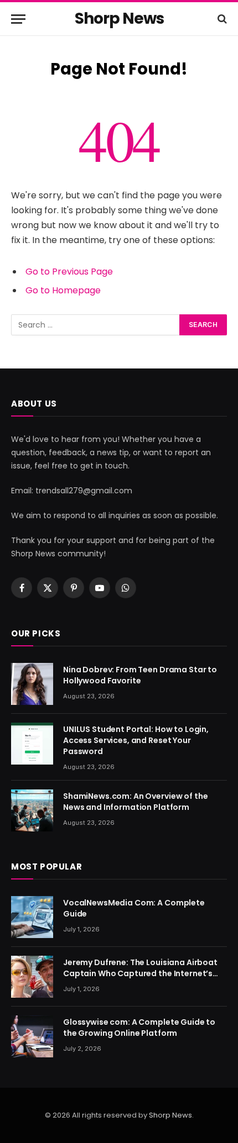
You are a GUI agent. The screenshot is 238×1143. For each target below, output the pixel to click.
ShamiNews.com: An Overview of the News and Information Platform (135, 802)
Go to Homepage (63, 290)
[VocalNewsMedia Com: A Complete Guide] (32, 917)
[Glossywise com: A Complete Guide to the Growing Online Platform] (32, 1036)
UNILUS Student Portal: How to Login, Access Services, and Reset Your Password (136, 740)
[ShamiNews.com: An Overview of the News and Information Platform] (32, 810)
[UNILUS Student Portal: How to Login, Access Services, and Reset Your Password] (32, 744)
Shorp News (170, 1115)
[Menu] (18, 19)
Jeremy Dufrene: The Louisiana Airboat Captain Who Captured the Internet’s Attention (140, 973)
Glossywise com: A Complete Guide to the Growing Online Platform (139, 1027)
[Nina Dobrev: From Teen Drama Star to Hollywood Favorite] (32, 684)
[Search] (221, 19)
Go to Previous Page (69, 271)
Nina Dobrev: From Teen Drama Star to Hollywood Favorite (140, 675)
